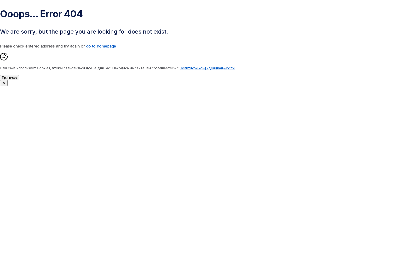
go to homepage (101, 46)
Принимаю (9, 77)
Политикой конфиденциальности (207, 68)
